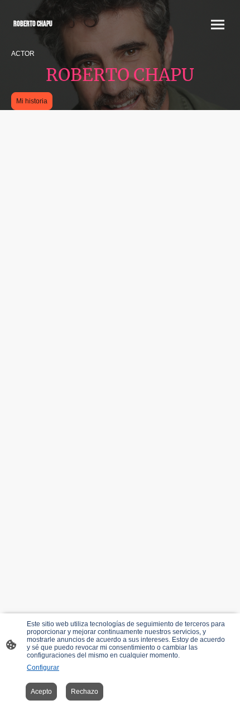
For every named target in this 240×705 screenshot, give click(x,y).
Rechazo (84, 692)
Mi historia (31, 101)
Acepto (41, 692)
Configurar (43, 667)
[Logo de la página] (64, 36)
